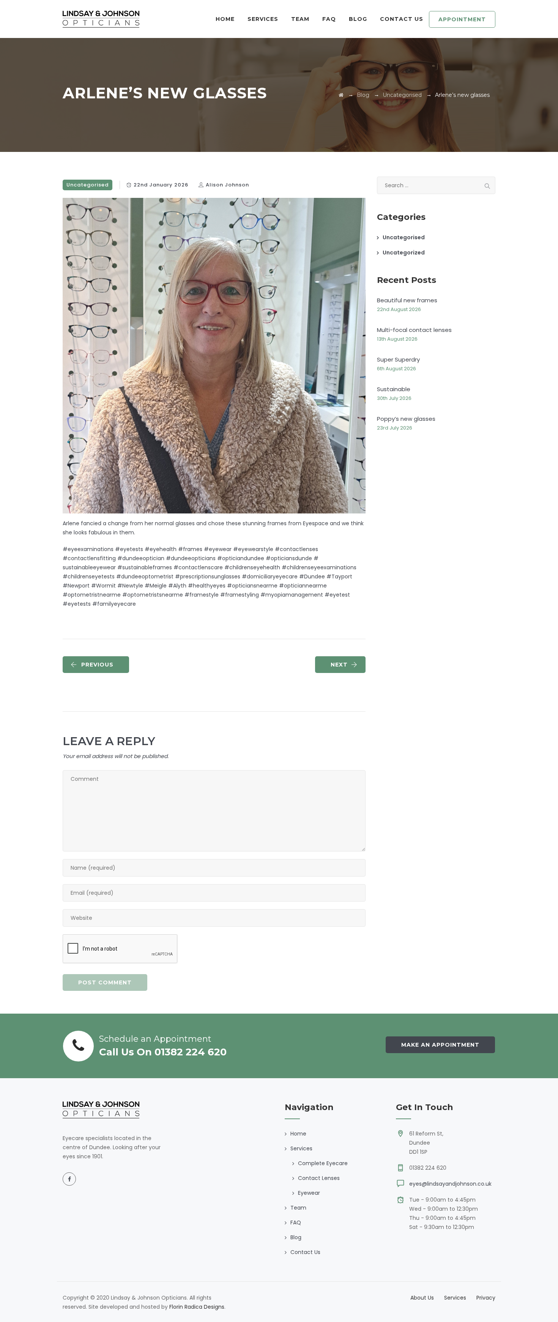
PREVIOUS (97, 664)
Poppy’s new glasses (406, 419)
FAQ (329, 19)
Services (455, 1297)
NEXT (339, 664)
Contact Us (401, 19)
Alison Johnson (227, 184)
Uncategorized (404, 252)
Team (300, 19)
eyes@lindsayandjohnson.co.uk (450, 1184)
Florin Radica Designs (196, 1307)
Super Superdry (398, 359)
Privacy (485, 1297)
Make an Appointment (440, 1044)
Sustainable (393, 389)
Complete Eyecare (323, 1163)
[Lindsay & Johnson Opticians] (101, 19)
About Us (422, 1297)
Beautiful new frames (407, 300)
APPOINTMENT (462, 19)
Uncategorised (87, 184)
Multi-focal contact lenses (414, 330)
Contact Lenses (319, 1178)
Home (225, 19)
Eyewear (309, 1193)
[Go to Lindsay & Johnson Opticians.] (341, 95)
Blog (358, 19)
